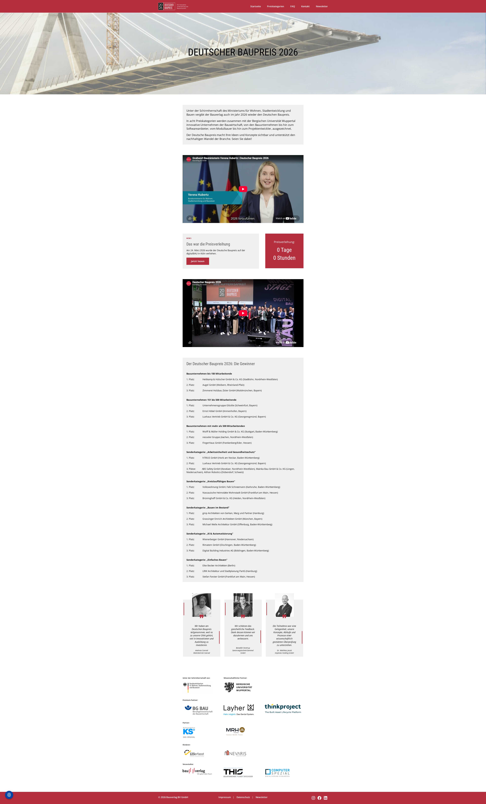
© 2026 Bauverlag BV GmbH (173, 797)
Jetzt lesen (198, 261)
